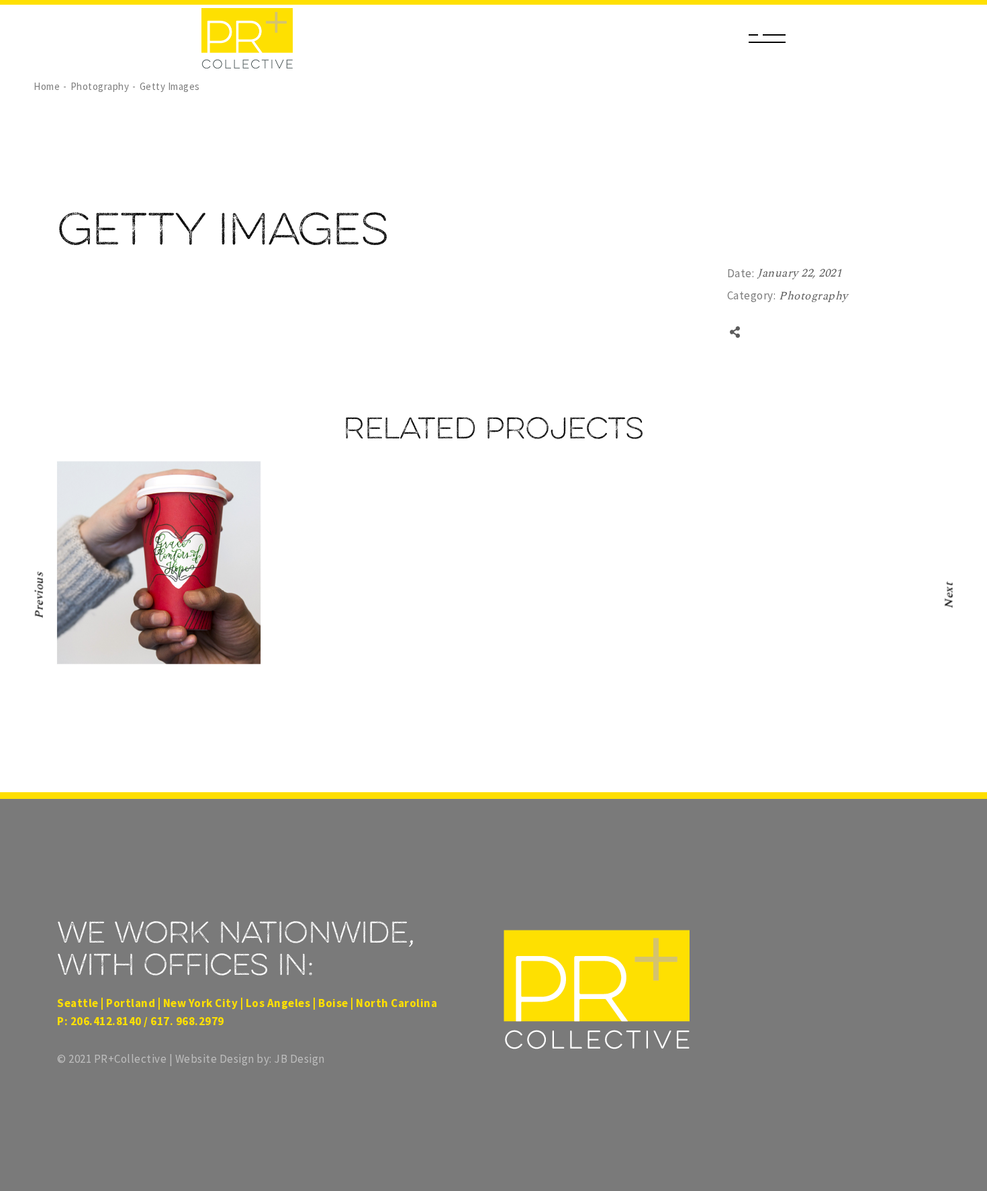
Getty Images (136, 658)
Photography (813, 296)
